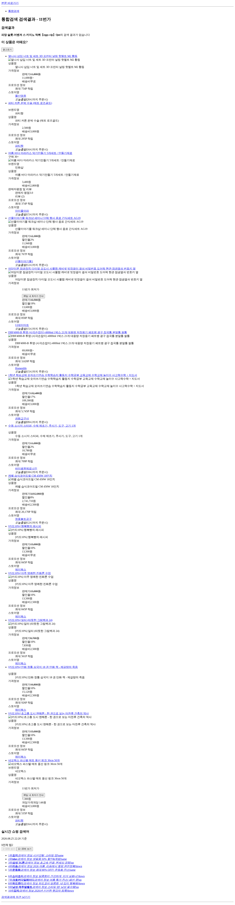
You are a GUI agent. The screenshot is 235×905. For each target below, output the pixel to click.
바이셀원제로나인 (26, 465)
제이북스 (20, 565)
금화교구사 (22, 415)
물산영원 (20, 95)
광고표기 (7, 49)
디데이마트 (22, 323)
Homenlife (21, 366)
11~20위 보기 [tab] (24, 843)
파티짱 (19, 145)
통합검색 (13, 11)
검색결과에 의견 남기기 (15, 891)
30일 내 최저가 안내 (33, 294)
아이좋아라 (22, 210)
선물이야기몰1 (24, 260)
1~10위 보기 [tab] (9, 843)
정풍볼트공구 (23, 515)
